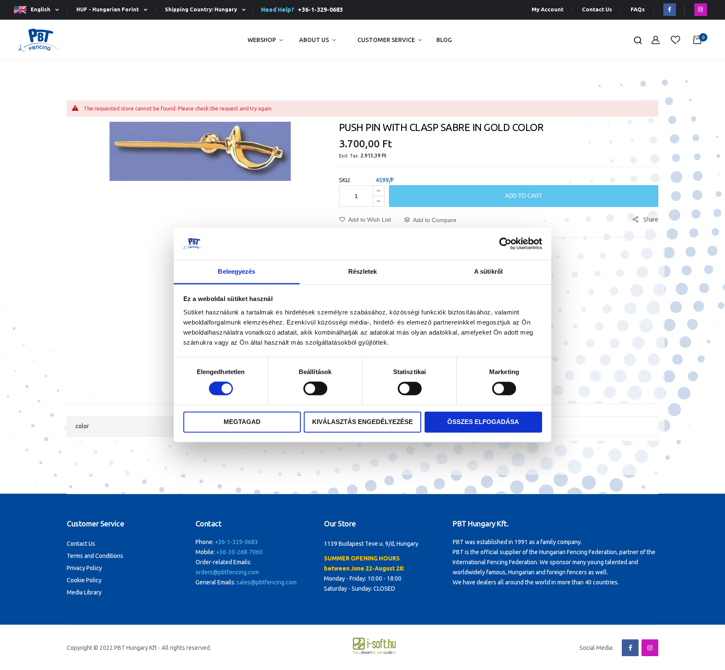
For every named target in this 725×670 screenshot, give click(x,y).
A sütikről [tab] (488, 271)
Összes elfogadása (483, 421)
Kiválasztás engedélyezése (362, 421)
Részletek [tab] (362, 271)
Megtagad (242, 421)
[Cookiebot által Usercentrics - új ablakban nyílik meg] (505, 244)
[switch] (315, 389)
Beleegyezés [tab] (236, 271)
